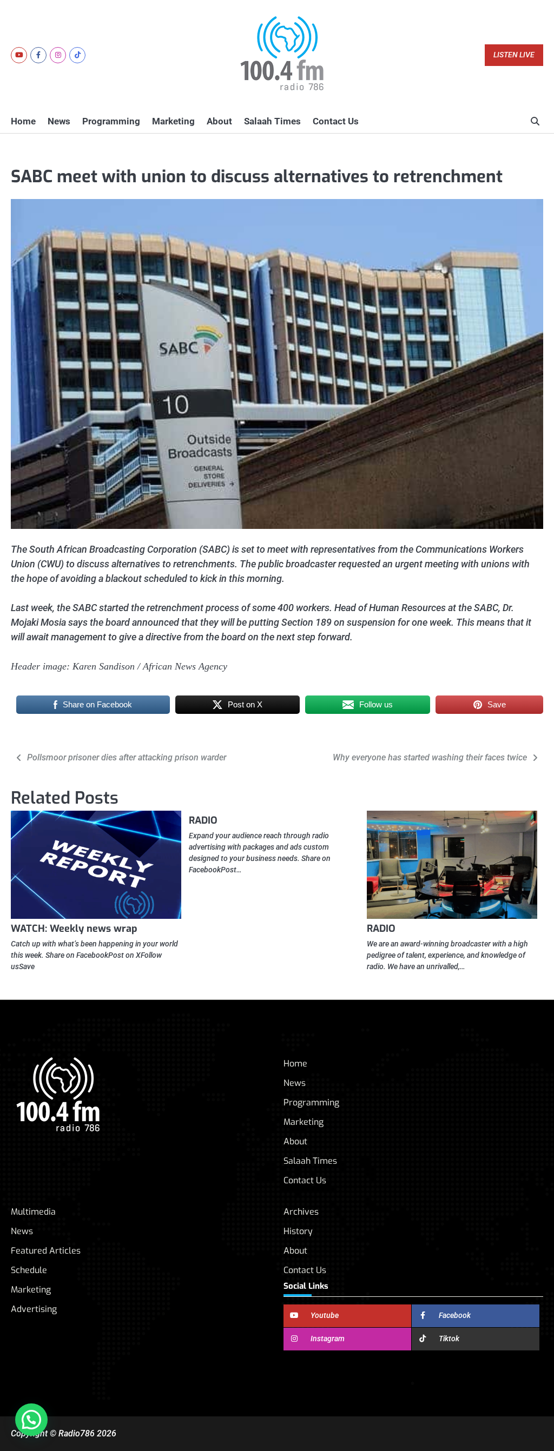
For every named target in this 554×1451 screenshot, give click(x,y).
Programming (111, 121)
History (298, 1231)
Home (23, 121)
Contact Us (336, 121)
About (219, 121)
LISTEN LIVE (514, 55)
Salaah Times (272, 121)
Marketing (173, 121)
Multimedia (33, 1211)
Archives (301, 1211)
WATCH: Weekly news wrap (74, 928)
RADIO (203, 820)
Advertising (34, 1309)
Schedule (29, 1270)
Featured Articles (46, 1250)
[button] (31, 1419)
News (59, 121)
